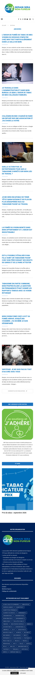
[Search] (33, 19)
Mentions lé (5, 589)
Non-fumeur (6, 635)
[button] (4, 491)
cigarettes (19, 607)
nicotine (27, 632)
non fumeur (17, 635)
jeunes (29, 624)
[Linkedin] (25, 19)
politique (27, 638)
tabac (12, 646)
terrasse (15, 649)
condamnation (7, 615)
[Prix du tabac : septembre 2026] (17, 489)
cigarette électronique (10, 610)
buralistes (25, 604)
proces (17, 640)
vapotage (24, 649)
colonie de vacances (9, 612)
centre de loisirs (8, 607)
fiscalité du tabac (18, 621)
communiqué (22, 612)
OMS (25, 635)
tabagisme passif (23, 646)
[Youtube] (27, 19)
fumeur (5, 624)
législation (22, 629)
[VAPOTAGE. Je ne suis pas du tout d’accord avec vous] (17, 355)
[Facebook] (18, 19)
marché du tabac (8, 632)
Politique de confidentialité (9, 591)
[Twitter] (20, 19)
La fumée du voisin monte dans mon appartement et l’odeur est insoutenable (17, 229)
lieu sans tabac (7, 626)
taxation (6, 649)
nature (18, 632)
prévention (6, 643)
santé (28, 643)
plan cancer (17, 638)
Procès (25, 640)
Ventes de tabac (15, 652)
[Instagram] (22, 19)
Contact (4, 586)
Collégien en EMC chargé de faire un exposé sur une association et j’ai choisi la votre (17, 118)
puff (15, 643)
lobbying (6, 629)
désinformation (8, 618)
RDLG (21, 643)
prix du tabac (7, 640)
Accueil (4, 25)
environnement (20, 618)
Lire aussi (23, 673)
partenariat (7, 638)
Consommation (19, 615)
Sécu (5, 646)
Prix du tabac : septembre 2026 (14, 513)
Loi (13, 629)
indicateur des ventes (17, 624)
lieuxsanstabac (20, 626)
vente (5, 652)
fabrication (6, 621)
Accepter (14, 673)
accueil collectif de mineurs (11, 604)
